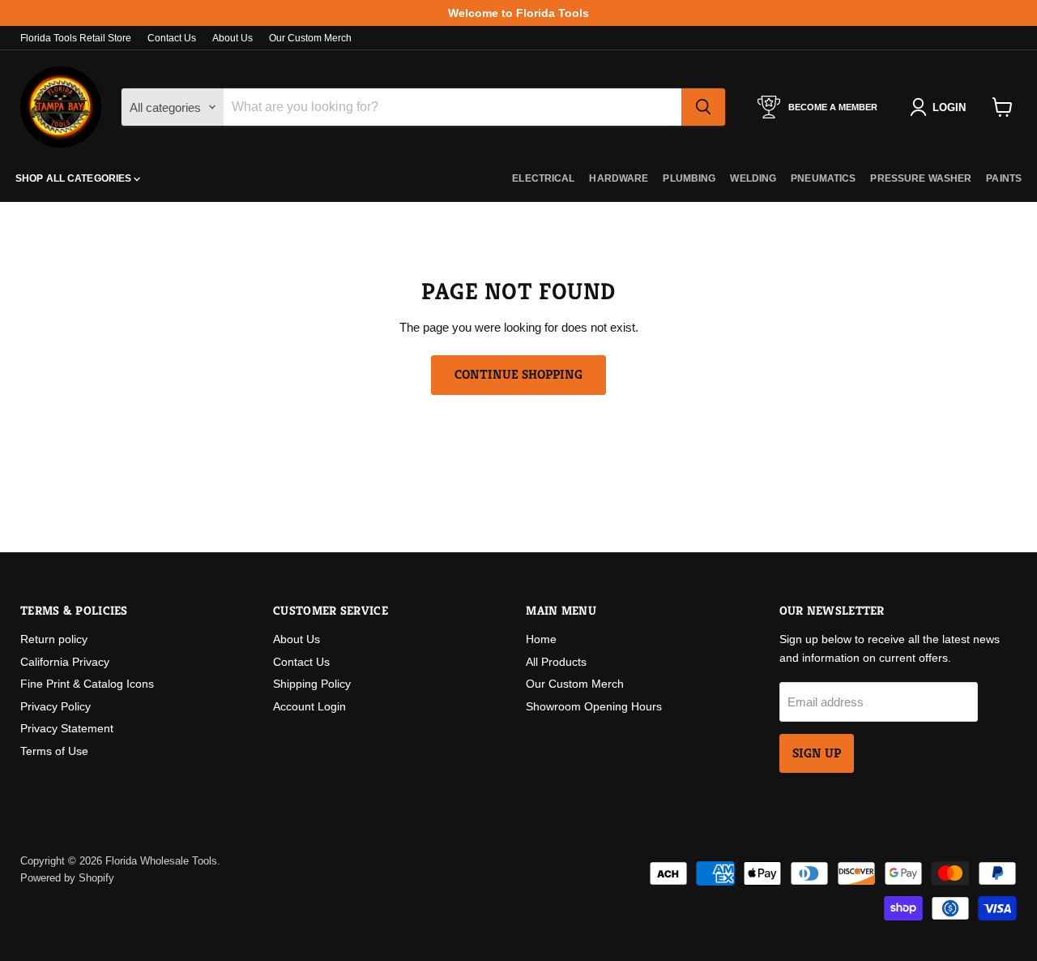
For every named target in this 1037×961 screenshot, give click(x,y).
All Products (556, 661)
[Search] (703, 107)
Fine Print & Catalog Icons (87, 683)
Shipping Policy (312, 683)
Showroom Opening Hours (594, 706)
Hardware (618, 178)
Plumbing (689, 178)
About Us (232, 38)
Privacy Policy (55, 706)
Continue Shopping (518, 375)
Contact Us (171, 38)
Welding (753, 178)
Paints (1004, 178)
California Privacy (64, 661)
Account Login (309, 706)
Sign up (816, 753)
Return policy (53, 639)
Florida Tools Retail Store (75, 38)
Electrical (543, 178)
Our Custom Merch (310, 38)
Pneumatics (823, 178)
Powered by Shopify (67, 878)
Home (541, 639)
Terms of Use (54, 750)
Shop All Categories (74, 178)
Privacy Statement (66, 728)
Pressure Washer (920, 178)
